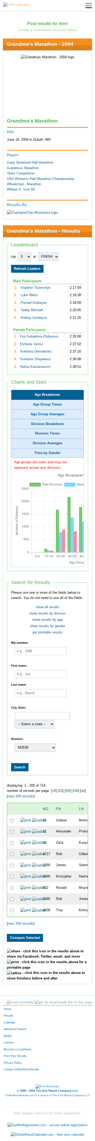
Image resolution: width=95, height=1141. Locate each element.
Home (7, 1009)
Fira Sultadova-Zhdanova (39, 336)
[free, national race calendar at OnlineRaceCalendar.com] (47, 1134)
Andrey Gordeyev (34, 318)
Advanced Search (15, 1029)
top (13, 257)
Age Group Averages (47, 414)
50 (67, 791)
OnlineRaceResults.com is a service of (47, 1095)
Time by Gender (47, 453)
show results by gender (47, 626)
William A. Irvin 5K (21, 189)
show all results (47, 607)
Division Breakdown (47, 424)
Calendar (9, 1022)
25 (61, 791)
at (34, 257)
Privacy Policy (13, 1062)
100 (75, 791)
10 (54, 791)
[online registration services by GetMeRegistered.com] (47, 1124)
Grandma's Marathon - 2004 (40, 44)
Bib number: (19, 642)
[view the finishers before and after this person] (39, 820)
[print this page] (20, 1002)
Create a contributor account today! (47, 30)
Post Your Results (15, 1055)
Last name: (19, 684)
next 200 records (21, 796)
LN (81, 809)
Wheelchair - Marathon (24, 184)
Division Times (47, 433)
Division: (17, 738)
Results (8, 1015)
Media (7, 1035)
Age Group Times (47, 404)
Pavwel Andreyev (34, 303)
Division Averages (47, 443)
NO (45, 809)
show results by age (47, 620)
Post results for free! (47, 23)
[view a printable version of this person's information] (25, 820)
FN (58, 809)
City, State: (18, 707)
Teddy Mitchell (32, 310)
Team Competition (21, 173)
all (83, 791)
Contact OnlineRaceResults (21, 1069)
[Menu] (89, 5)
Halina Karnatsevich (35, 367)
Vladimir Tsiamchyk (36, 288)
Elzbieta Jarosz (32, 344)
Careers (9, 1042)
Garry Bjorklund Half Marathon (30, 162)
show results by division (47, 613)
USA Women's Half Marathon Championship (40, 179)
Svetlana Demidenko (35, 351)
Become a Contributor (18, 1049)
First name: (19, 665)
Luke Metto (29, 295)
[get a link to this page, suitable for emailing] (63, 1002)
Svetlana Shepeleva (35, 359)
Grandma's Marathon (23, 168)
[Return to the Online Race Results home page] (16, 4)
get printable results (47, 632)
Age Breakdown (47, 395)
